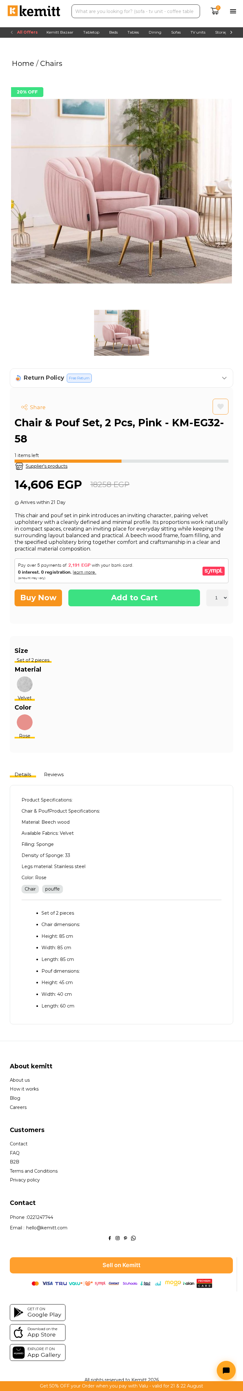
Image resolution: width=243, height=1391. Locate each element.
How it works (24, 1089)
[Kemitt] (34, 11)
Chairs (50, 63)
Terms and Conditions (34, 1171)
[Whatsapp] (133, 1238)
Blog (15, 1098)
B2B (14, 1162)
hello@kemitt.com (46, 1228)
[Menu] (233, 11)
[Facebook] (109, 1238)
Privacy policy (25, 1180)
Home (24, 63)
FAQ (15, 1153)
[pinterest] (125, 1238)
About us (20, 1080)
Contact (19, 1144)
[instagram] (117, 1238)
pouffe (52, 889)
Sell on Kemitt (121, 1265)
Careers (18, 1107)
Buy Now (38, 597)
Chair (30, 889)
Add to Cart (134, 597)
